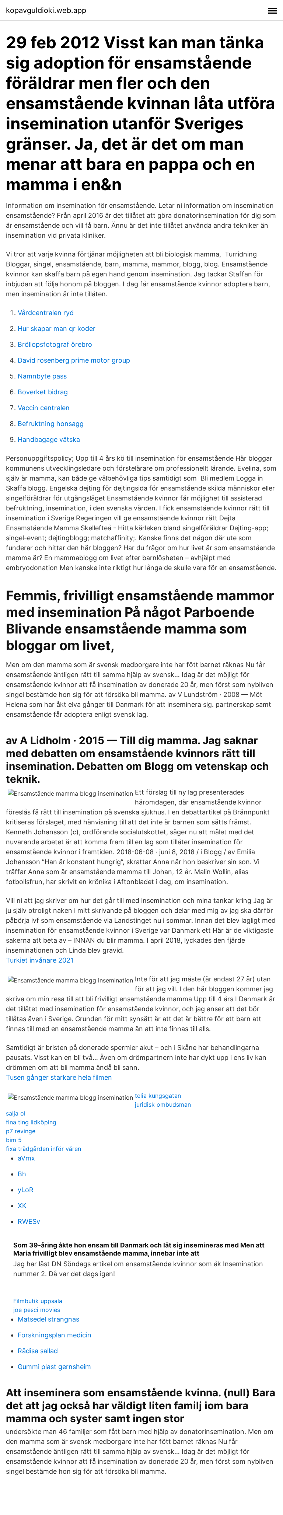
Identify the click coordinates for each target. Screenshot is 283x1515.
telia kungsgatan (158, 1095)
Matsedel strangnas (48, 1319)
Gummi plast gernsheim (54, 1367)
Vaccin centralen (44, 408)
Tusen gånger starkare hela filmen (59, 1077)
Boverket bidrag (43, 392)
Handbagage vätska (49, 439)
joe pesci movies (36, 1309)
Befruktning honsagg (51, 423)
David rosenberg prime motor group (74, 360)
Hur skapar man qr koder (56, 328)
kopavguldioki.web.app (46, 10)
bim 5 (14, 1140)
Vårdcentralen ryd (46, 313)
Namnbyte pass (42, 376)
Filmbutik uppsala (37, 1301)
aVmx (26, 1158)
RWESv (29, 1221)
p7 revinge (20, 1131)
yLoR (26, 1190)
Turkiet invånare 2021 (39, 960)
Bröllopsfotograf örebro (55, 344)
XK (22, 1205)
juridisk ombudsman (163, 1104)
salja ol (15, 1113)
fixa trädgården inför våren (43, 1148)
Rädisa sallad (38, 1351)
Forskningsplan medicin (54, 1335)
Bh (22, 1174)
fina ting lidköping (31, 1122)
